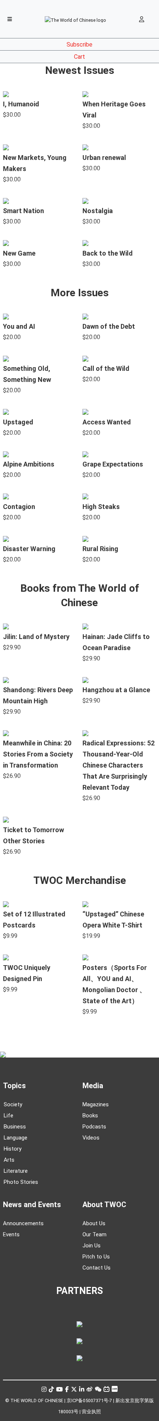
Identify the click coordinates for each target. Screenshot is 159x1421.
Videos (90, 1137)
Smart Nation (23, 211)
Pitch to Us (96, 1256)
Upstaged (18, 422)
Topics (14, 1085)
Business (15, 1126)
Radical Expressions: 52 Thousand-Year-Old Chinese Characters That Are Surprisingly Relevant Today (118, 765)
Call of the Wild (105, 368)
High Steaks (101, 506)
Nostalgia (97, 211)
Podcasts (94, 1126)
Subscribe (79, 44)
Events (11, 1234)
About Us (93, 1223)
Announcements (23, 1223)
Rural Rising (100, 549)
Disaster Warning (29, 549)
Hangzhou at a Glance (116, 690)
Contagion (19, 506)
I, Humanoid (21, 104)
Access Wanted (106, 422)
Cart (79, 56)
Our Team (94, 1234)
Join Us (91, 1245)
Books (90, 1115)
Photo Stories (21, 1182)
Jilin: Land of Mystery (36, 637)
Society (13, 1104)
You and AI (19, 326)
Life (8, 1115)
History (12, 1148)
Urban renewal (104, 157)
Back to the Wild (107, 253)
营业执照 (91, 1411)
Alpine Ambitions (28, 464)
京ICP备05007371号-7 (89, 1400)
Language (15, 1137)
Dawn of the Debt (108, 326)
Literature (16, 1171)
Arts (9, 1160)
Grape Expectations (112, 464)
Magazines (95, 1104)
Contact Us (96, 1267)
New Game (19, 253)
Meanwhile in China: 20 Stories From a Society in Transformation (38, 754)
